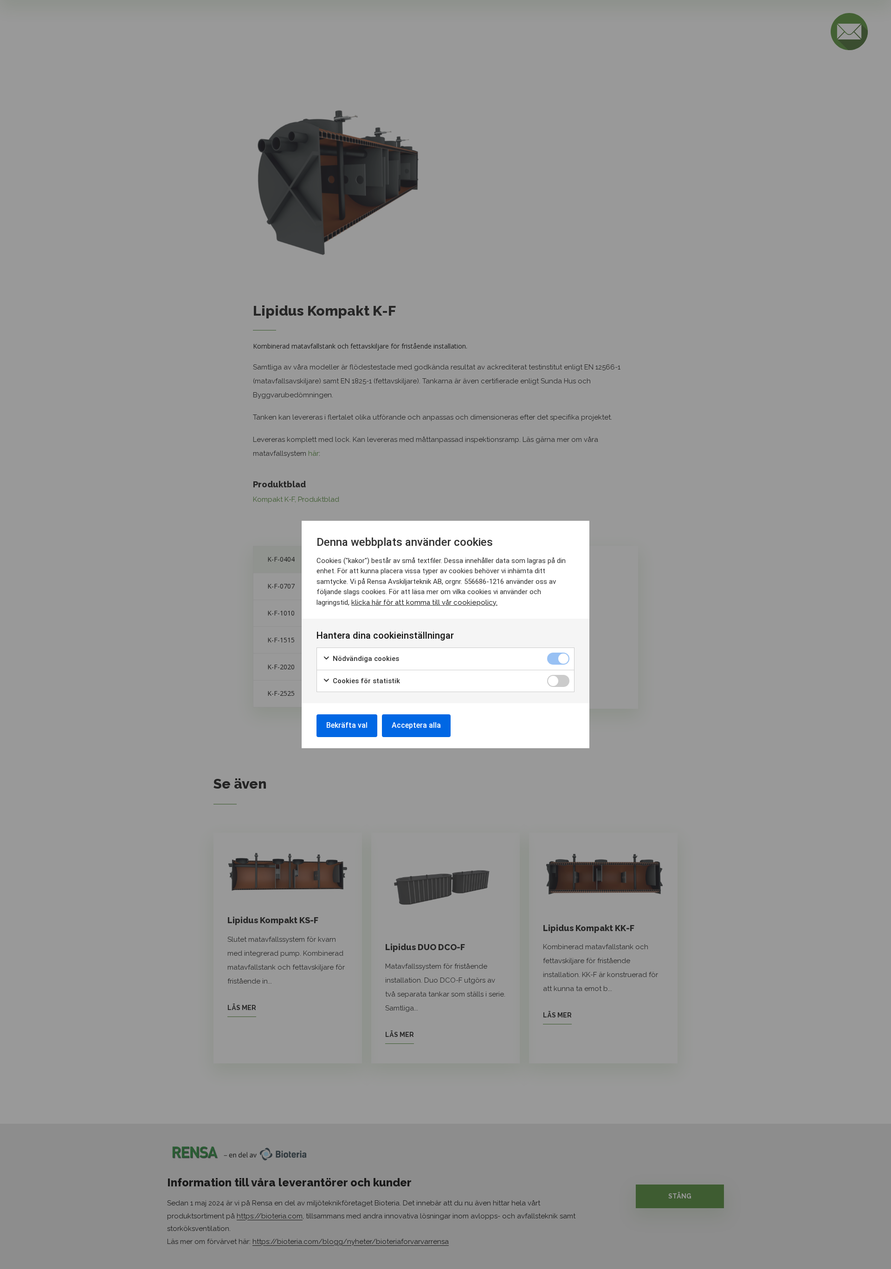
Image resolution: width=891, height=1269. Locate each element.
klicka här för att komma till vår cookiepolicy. (424, 602)
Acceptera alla (416, 725)
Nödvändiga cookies (365, 658)
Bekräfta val (347, 725)
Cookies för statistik (365, 681)
